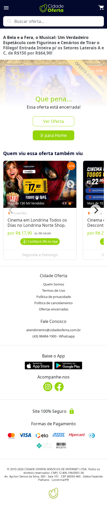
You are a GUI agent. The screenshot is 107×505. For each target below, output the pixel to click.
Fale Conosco (53, 321)
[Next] (95, 210)
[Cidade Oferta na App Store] (38, 365)
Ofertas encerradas (53, 309)
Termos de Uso (53, 290)
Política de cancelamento (53, 303)
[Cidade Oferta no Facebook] (59, 386)
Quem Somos (53, 284)
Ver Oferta (53, 121)
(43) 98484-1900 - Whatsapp (53, 336)
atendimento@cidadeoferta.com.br (53, 330)
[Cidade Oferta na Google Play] (68, 365)
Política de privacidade (53, 296)
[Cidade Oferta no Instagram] (47, 386)
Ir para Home (54, 135)
